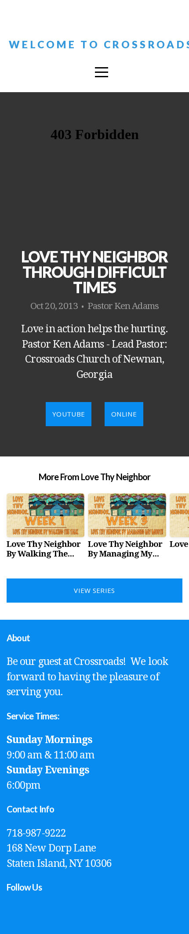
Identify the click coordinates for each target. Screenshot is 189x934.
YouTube (68, 414)
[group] (45, 529)
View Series (94, 590)
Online (124, 414)
